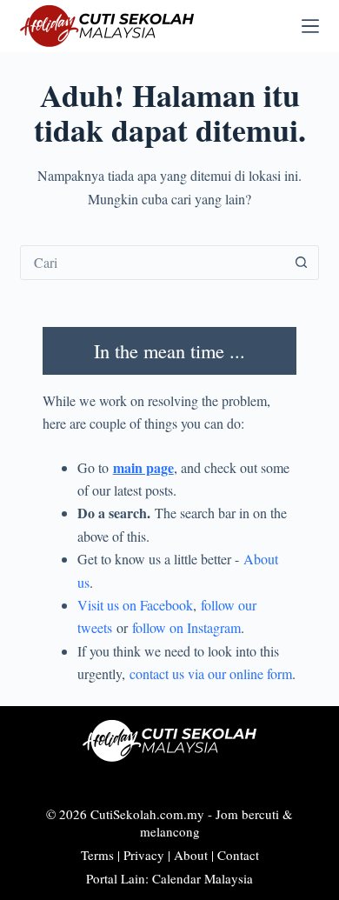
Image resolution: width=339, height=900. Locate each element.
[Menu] (310, 26)
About (191, 854)
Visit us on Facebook (135, 605)
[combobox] (152, 262)
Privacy (143, 854)
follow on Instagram (186, 627)
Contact (238, 854)
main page (143, 467)
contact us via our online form (211, 673)
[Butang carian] (301, 262)
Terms (97, 854)
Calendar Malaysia (202, 878)
